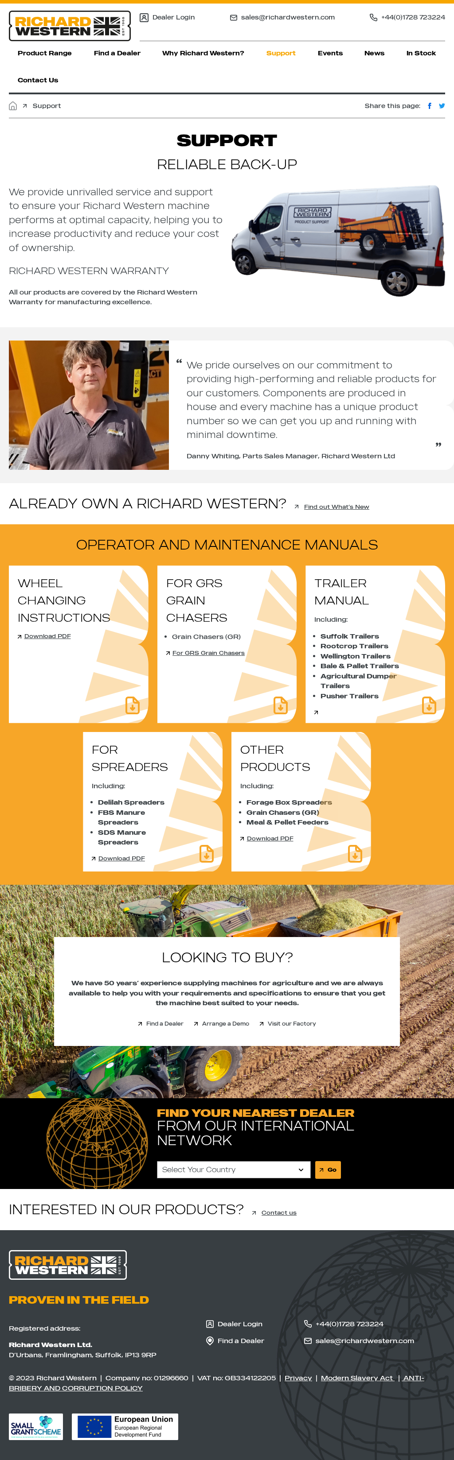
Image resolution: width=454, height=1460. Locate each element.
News (374, 53)
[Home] (13, 105)
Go (332, 1169)
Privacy (298, 1378)
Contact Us (38, 80)
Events (330, 53)
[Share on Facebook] (430, 106)
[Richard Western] (70, 26)
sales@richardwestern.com (288, 17)
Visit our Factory (292, 1023)
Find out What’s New (336, 506)
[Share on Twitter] (442, 106)
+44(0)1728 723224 (413, 17)
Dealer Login (174, 17)
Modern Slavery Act (358, 1378)
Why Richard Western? (203, 53)
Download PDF (47, 635)
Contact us (279, 1212)
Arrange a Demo (225, 1023)
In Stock (421, 53)
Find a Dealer (117, 53)
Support (281, 53)
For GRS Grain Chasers (208, 652)
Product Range (45, 53)
